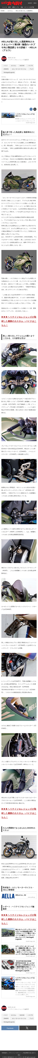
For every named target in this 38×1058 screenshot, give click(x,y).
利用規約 (4, 1053)
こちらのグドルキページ (18, 866)
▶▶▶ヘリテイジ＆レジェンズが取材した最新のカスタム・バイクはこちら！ (18, 321)
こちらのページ (6, 869)
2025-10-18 (11, 58)
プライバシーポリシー (15, 1053)
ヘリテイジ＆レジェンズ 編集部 (18, 59)
